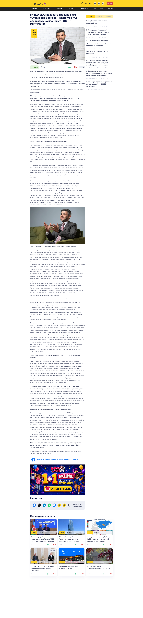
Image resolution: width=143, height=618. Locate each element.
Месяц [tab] (108, 16)
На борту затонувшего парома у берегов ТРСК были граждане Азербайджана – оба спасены (97, 63)
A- (80, 67)
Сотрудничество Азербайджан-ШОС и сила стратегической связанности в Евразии (99, 539)
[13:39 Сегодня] (71, 527)
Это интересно (84, 8)
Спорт (71, 8)
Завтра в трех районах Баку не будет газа (97, 52)
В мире (110, 8)
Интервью (34, 67)
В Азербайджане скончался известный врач (96, 22)
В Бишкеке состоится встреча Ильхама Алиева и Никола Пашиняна (42, 568)
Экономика (47, 8)
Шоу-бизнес (98, 8)
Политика (33, 8)
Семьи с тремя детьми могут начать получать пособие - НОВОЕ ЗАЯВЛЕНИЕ (99, 84)
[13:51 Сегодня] (43, 527)
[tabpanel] (99, 55)
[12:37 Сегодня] (99, 556)
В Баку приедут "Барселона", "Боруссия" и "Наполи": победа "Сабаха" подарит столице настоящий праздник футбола (97, 32)
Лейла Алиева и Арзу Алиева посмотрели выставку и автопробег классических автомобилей (99, 73)
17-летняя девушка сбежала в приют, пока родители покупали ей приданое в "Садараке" (99, 43)
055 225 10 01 (77, 506)
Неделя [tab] (99, 16)
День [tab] (90, 16)
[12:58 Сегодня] (71, 556)
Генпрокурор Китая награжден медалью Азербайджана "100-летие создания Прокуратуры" (43, 539)
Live (111, 3)
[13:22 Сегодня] (99, 527)
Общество (59, 8)
